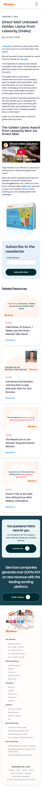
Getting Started (14, 665)
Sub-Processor (17, 773)
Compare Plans (14, 676)
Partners (11, 701)
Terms (24, 770)
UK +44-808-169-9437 (16, 654)
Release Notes (13, 712)
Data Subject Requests (21, 776)
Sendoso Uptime (14, 716)
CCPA (31, 770)
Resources (12, 679)
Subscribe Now (21, 272)
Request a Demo (14, 644)
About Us (11, 687)
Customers (12, 697)
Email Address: (13, 258)
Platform (11, 669)
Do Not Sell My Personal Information (21, 780)
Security (28, 773)
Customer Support (15, 709)
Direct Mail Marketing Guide (18, 731)
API (9, 719)
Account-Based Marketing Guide (20, 738)
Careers (11, 691)
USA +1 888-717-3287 (16, 647)
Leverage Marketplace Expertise (20, 755)
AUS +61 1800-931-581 (16, 657)
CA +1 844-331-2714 (15, 650)
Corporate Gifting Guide (17, 727)
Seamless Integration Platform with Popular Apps (21, 750)
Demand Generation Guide (18, 759)
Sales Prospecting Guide (17, 734)
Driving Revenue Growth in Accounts (22, 746)
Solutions (11, 672)
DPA (18, 770)
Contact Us (12, 694)
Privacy (11, 770)
